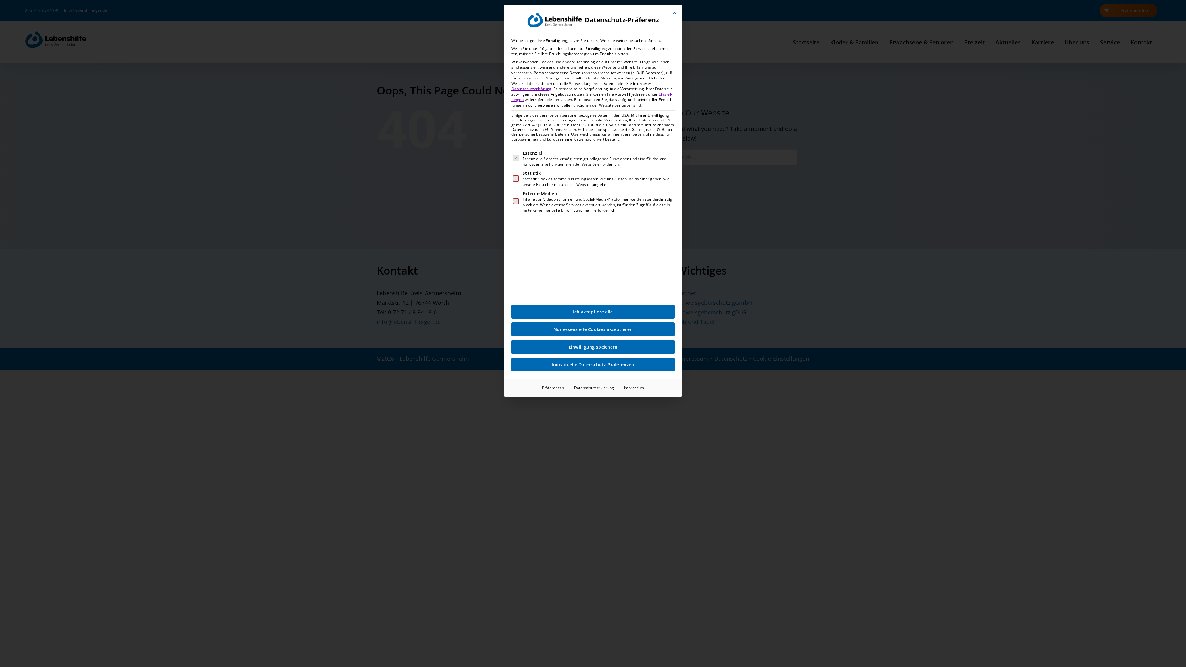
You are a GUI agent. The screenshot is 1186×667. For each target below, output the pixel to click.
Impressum (634, 387)
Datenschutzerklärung (531, 88)
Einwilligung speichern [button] (593, 347)
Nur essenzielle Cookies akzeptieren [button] (593, 329)
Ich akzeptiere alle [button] (593, 312)
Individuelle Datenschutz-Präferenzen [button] (593, 364)
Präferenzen (553, 387)
